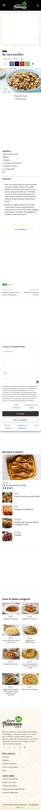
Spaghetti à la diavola (10, 619)
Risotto (10, 284)
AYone (22, 807)
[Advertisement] (20, 28)
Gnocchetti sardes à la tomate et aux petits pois (30, 665)
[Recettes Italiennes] (20, 5)
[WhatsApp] (27, 64)
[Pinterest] (22, 64)
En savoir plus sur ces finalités (31, 406)
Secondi (5, 482)
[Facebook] (11, 64)
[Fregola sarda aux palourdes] (7, 497)
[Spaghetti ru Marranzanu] (30, 630)
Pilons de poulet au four (14, 485)
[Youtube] (25, 747)
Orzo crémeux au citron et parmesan (11, 641)
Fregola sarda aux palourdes (27, 496)
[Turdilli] (7, 536)
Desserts (17, 532)
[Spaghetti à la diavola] (11, 608)
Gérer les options (20, 420)
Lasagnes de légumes (23, 509)
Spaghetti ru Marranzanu (30, 641)
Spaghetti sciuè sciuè (30, 619)
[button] (37, 382)
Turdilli (17, 535)
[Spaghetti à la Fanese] (11, 653)
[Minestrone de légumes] (30, 679)
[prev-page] (18, 700)
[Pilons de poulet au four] (21, 467)
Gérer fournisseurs (16, 406)
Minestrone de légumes (30, 689)
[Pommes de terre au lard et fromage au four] (7, 523)
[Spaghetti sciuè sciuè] (30, 608)
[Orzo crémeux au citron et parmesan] (11, 630)
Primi (4, 51)
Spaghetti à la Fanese (11, 664)
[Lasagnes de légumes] (7, 510)
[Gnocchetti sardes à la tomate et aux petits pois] (30, 653)
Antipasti (18, 519)
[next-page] (21, 700)
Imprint (36, 425)
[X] (17, 64)
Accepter (20, 414)
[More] (32, 64)
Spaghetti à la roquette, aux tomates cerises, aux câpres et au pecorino (11, 692)
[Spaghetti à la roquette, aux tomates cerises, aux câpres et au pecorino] (11, 679)
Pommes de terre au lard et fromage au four (26, 523)
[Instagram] (9, 747)
